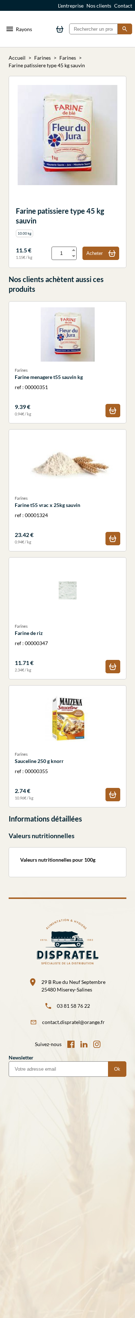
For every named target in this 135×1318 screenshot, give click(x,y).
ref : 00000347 (31, 648)
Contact (123, 6)
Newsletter (21, 1057)
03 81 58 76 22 (73, 1006)
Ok (117, 1069)
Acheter (94, 253)
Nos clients (98, 6)
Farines (42, 58)
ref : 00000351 (49, 392)
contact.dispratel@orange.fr (73, 1022)
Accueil (17, 58)
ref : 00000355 (39, 776)
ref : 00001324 (47, 520)
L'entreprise (71, 6)
